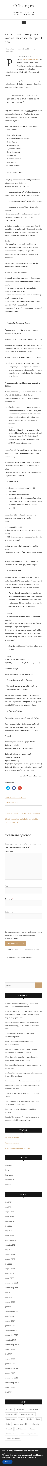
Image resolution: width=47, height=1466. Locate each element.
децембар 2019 (11, 1311)
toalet (32, 1429)
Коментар (9, 851)
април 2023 (10, 1269)
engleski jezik (33, 1409)
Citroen (9, 1409)
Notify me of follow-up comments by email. (23, 950)
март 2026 (9, 1216)
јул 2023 (8, 1264)
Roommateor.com (12, 1143)
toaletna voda (11, 1434)
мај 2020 (8, 1297)
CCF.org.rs (23, 5)
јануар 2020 (10, 1306)
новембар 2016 (11, 1378)
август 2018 (10, 1349)
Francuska (21, 797)
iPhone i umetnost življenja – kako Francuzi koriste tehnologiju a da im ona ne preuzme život (22, 1025)
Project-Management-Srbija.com (17, 1148)
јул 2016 (8, 1392)
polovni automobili (20, 1424)
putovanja (35, 1424)
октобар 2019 (10, 1316)
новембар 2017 (11, 1368)
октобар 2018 (10, 1340)
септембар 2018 (12, 1345)
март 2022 (9, 1278)
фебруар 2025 (11, 1240)
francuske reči (12, 802)
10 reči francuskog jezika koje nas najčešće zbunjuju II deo (21, 820)
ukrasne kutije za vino (28, 1434)
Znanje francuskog (13, 1439)
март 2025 (9, 1235)
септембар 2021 (12, 1288)
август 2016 (10, 1387)
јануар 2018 (10, 1364)
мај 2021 (8, 1292)
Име (7, 886)
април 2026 (10, 1212)
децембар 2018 (11, 1330)
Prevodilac (10, 49)
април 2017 (10, 1373)
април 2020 (10, 1302)
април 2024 (10, 1254)
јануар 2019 (10, 1326)
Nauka (29, 1419)
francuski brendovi (27, 1414)
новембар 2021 (11, 1283)
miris (21, 1419)
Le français (9, 1180)
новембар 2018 (11, 1335)
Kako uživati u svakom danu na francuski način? (23, 1081)
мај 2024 (8, 1250)
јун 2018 (8, 1354)
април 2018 (10, 1359)
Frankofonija (10, 1419)
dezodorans (20, 1409)
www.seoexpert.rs (12, 1137)
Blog (7, 1170)
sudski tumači (21, 1429)
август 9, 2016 (23, 49)
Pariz (38, 1419)
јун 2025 (8, 1226)
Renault (9, 1429)
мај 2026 (8, 1207)
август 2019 (10, 1321)
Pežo (8, 1424)
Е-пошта (9, 899)
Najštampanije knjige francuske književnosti (23, 813)
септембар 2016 (12, 1382)
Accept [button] (7, 1462)
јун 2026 (8, 1202)
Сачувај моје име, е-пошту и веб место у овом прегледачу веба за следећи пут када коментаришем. (23, 935)
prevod (8, 1184)
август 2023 (10, 1259)
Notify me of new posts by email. (19, 957)
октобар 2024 (10, 1245)
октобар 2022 (10, 1273)
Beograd (8, 1165)
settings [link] (32, 1457)
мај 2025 (8, 1231)
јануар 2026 (10, 1221)
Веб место (9, 912)
